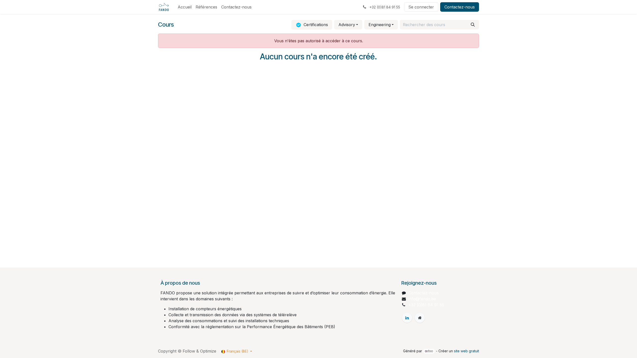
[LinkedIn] (407, 318)
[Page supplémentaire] (420, 318)
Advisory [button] (346, 24)
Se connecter (421, 6)
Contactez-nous (459, 6)
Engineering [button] (380, 24)
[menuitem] (185, 7)
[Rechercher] (473, 24)
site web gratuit (466, 351)
